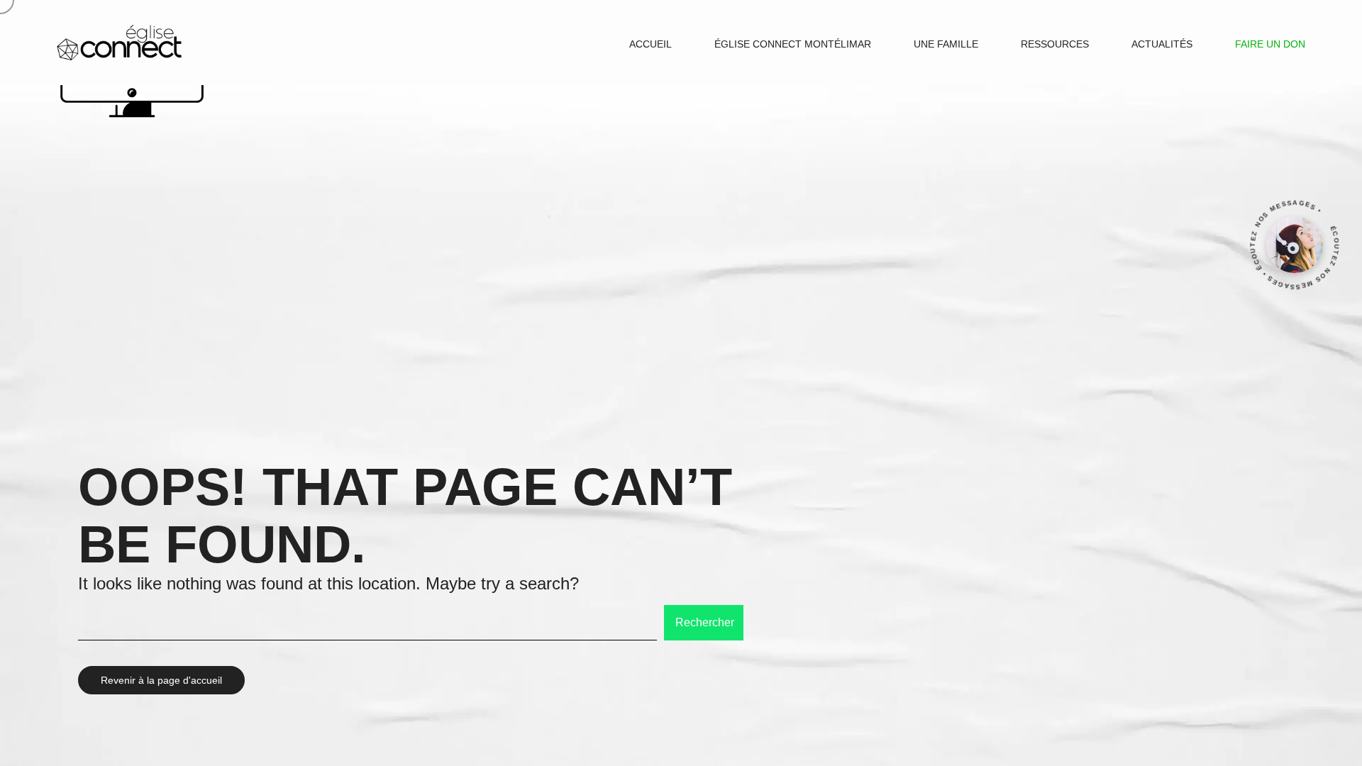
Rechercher (704, 622)
